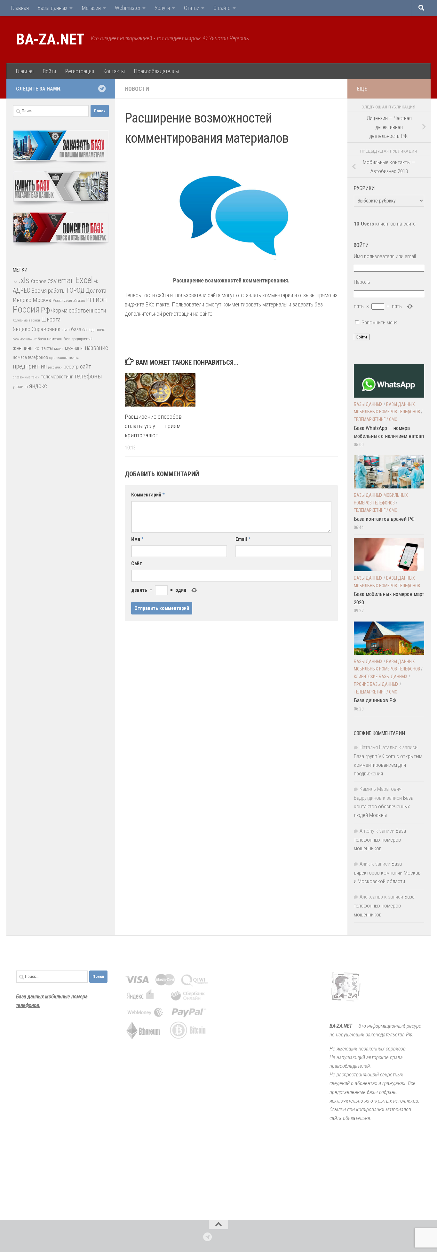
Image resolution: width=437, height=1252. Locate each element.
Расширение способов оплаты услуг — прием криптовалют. (153, 426)
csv (52, 281)
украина (20, 386)
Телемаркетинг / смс (375, 419)
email (66, 280)
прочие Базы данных (376, 684)
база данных (94, 329)
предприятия (30, 366)
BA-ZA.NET (50, 39)
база (76, 329)
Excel (84, 280)
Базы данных (53, 7)
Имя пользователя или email (385, 256)
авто (66, 330)
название (96, 348)
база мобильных (25, 339)
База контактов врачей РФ (384, 519)
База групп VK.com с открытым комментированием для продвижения (388, 765)
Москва (42, 300)
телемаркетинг (57, 377)
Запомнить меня (380, 322)
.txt (15, 282)
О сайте (222, 7)
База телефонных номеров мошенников (380, 840)
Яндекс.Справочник (36, 329)
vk (96, 281)
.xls (24, 280)
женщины (23, 348)
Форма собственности (78, 310)
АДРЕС (21, 290)
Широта (50, 319)
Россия (26, 309)
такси (35, 377)
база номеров (50, 339)
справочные (21, 377)
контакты (44, 348)
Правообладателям (156, 71)
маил (59, 348)
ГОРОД (75, 290)
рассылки (55, 367)
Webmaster (127, 7)
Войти (49, 71)
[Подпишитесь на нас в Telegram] (102, 88)
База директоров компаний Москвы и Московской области (387, 872)
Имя (137, 539)
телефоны (88, 376)
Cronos (38, 281)
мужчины (74, 348)
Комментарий (148, 495)
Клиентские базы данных (381, 676)
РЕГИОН (96, 300)
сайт (85, 366)
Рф (45, 309)
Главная (20, 7)
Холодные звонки (26, 320)
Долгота (96, 290)
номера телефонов (30, 357)
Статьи (191, 7)
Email (242, 539)
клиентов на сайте (385, 223)
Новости (137, 88)
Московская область (68, 300)
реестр (71, 367)
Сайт (136, 563)
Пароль (362, 282)
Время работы (48, 290)
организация (58, 358)
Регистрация (79, 71)
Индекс (22, 300)
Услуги (162, 7)
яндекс (38, 386)
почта (74, 357)
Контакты (114, 71)
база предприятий (78, 339)
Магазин (91, 7)
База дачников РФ (375, 700)
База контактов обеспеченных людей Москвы (383, 806)
